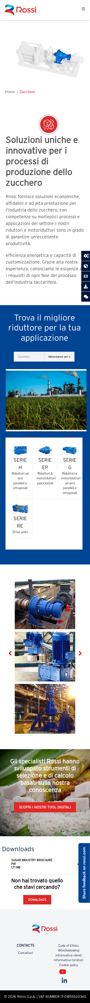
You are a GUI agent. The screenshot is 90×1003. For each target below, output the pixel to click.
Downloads (37, 899)
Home (10, 92)
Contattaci (25, 953)
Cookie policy (68, 965)
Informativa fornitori (68, 960)
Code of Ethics (68, 945)
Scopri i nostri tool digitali (45, 807)
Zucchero (27, 92)
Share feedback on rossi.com (84, 873)
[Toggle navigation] (83, 10)
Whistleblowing (68, 950)
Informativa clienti (69, 955)
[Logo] (45, 930)
